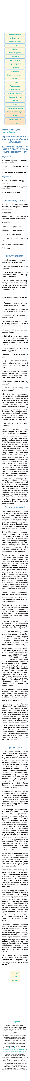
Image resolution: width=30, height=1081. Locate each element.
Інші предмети (15, 123)
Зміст (15, 977)
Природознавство (15, 119)
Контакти (15, 104)
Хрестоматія (15, 56)
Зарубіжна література (15, 112)
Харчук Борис (8, 132)
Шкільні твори (15, 38)
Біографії (15, 82)
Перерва (15, 101)
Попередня (15, 973)
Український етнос (15, 97)
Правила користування (15, 108)
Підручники (15, 67)
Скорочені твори (15, 42)
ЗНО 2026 (15, 49)
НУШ (15, 115)
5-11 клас (15, 78)
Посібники (15, 71)
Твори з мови (15, 86)
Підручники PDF (15, 90)
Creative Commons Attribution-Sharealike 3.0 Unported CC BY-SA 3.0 (15, 1048)
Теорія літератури (15, 64)
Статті (15, 45)
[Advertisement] (15, 16)
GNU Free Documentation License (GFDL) (15, 1051)
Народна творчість (15, 93)
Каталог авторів (15, 34)
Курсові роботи (14, 1022)
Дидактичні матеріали (15, 75)
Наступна (15, 980)
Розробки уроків (15, 53)
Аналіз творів (15, 60)
